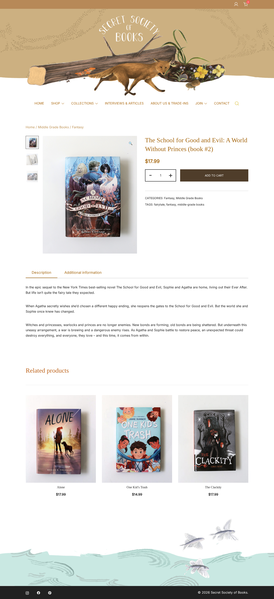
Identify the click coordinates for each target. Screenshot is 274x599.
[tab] (41, 273)
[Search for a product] (236, 103)
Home (30, 127)
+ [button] (170, 175)
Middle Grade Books (53, 127)
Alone (61, 487)
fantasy (171, 204)
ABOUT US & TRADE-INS (169, 103)
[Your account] (236, 4)
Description (41, 272)
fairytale (159, 204)
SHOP (55, 103)
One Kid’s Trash (137, 487)
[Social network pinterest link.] (49, 592)
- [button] (150, 175)
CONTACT (221, 103)
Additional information (83, 272)
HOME (39, 103)
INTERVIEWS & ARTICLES (124, 103)
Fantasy (78, 127)
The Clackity (213, 487)
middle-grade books (191, 204)
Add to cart (214, 175)
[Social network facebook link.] (38, 592)
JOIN (199, 103)
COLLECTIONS (82, 103)
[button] (131, 143)
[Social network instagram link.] (27, 592)
